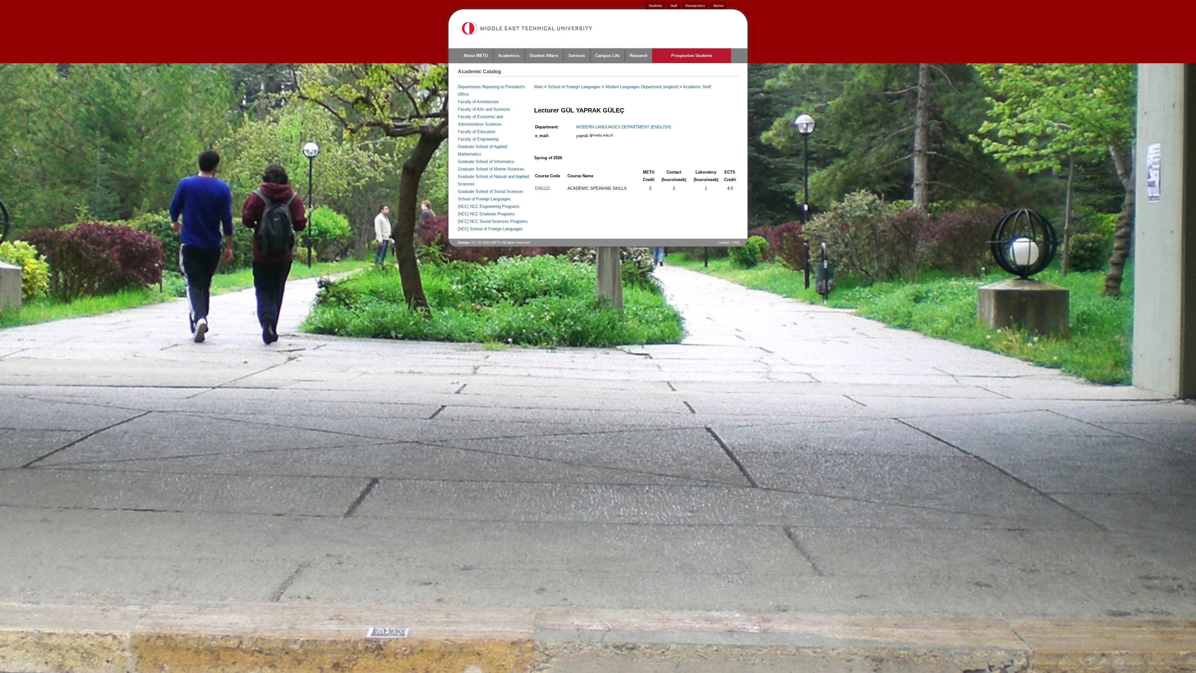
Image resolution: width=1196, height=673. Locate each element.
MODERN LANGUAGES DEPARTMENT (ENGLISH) (623, 127)
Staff (673, 5)
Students (655, 5)
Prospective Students (691, 55)
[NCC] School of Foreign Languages (490, 229)
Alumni (718, 5)
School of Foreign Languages (484, 199)
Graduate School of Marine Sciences (491, 169)
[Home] (527, 28)
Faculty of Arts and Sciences (484, 109)
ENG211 (542, 188)
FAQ (736, 242)
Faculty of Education (476, 131)
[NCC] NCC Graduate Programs (486, 214)
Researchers (695, 5)
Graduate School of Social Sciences (490, 191)
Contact (723, 242)
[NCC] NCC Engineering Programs (489, 206)
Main (538, 86)
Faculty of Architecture (478, 101)
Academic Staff (697, 86)
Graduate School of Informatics (486, 161)
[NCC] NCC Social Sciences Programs (493, 221)
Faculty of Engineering (478, 139)
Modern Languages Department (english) (641, 86)
